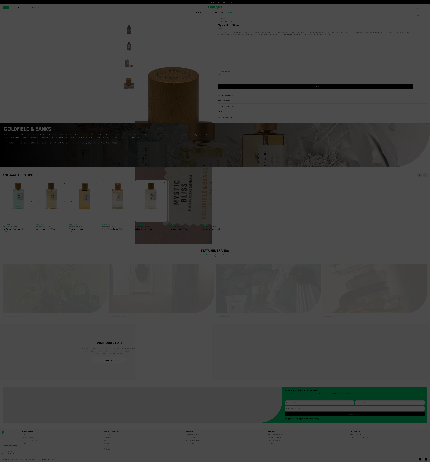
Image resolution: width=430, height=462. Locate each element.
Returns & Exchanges (29, 440)
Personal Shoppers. (112, 143)
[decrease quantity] (220, 80)
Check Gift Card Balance (359, 437)
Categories (218, 12)
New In (198, 12)
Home (106, 452)
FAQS (24, 443)
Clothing (107, 434)
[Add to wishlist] (418, 16)
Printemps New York (275, 434)
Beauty (106, 443)
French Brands (191, 443)
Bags (105, 440)
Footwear (107, 449)
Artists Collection (192, 437)
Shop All (230, 12)
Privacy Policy (314, 419)
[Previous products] (419, 175)
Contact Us (26, 434)
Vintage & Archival (192, 440)
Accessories (108, 437)
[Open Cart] (426, 7)
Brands (208, 12)
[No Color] (219, 75)
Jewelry (106, 446)
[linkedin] (426, 459)
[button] (129, 31)
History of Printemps (275, 437)
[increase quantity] (226, 80)
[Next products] (425, 175)
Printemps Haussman (275, 440)
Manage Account (356, 434)
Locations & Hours (28, 437)
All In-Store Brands (192, 434)
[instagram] (420, 459)
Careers (271, 443)
